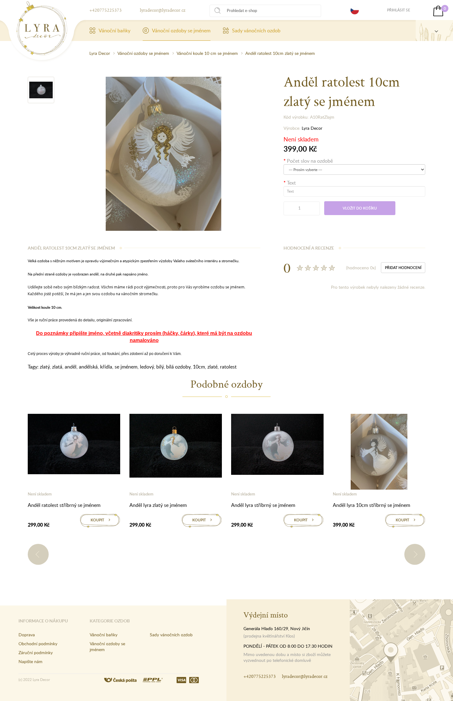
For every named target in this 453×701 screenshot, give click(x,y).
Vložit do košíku (360, 208)
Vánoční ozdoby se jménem (181, 30)
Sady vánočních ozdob (256, 30)
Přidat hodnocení (403, 267)
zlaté (212, 366)
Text (291, 182)
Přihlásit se (398, 10)
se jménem (126, 366)
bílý (160, 366)
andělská (88, 366)
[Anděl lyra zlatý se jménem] (175, 446)
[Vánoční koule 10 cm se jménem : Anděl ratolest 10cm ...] (41, 28)
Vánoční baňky (114, 30)
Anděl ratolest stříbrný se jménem (64, 505)
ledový (147, 366)
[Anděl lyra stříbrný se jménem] (277, 445)
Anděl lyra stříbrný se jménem (263, 505)
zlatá (57, 366)
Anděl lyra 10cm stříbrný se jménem (371, 505)
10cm (199, 366)
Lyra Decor (99, 53)
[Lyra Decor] (434, 30)
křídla (106, 366)
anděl (70, 366)
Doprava (26, 635)
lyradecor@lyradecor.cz (162, 10)
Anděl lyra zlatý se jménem (158, 505)
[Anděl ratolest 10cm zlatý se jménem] (41, 90)
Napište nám (30, 661)
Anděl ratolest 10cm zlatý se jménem (280, 53)
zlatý (45, 366)
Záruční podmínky (35, 652)
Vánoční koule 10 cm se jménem (207, 53)
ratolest (228, 366)
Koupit (97, 520)
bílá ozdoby (178, 366)
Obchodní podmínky (37, 643)
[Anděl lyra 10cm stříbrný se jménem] (379, 453)
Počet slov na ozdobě (310, 160)
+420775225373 (105, 10)
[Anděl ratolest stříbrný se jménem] (74, 445)
